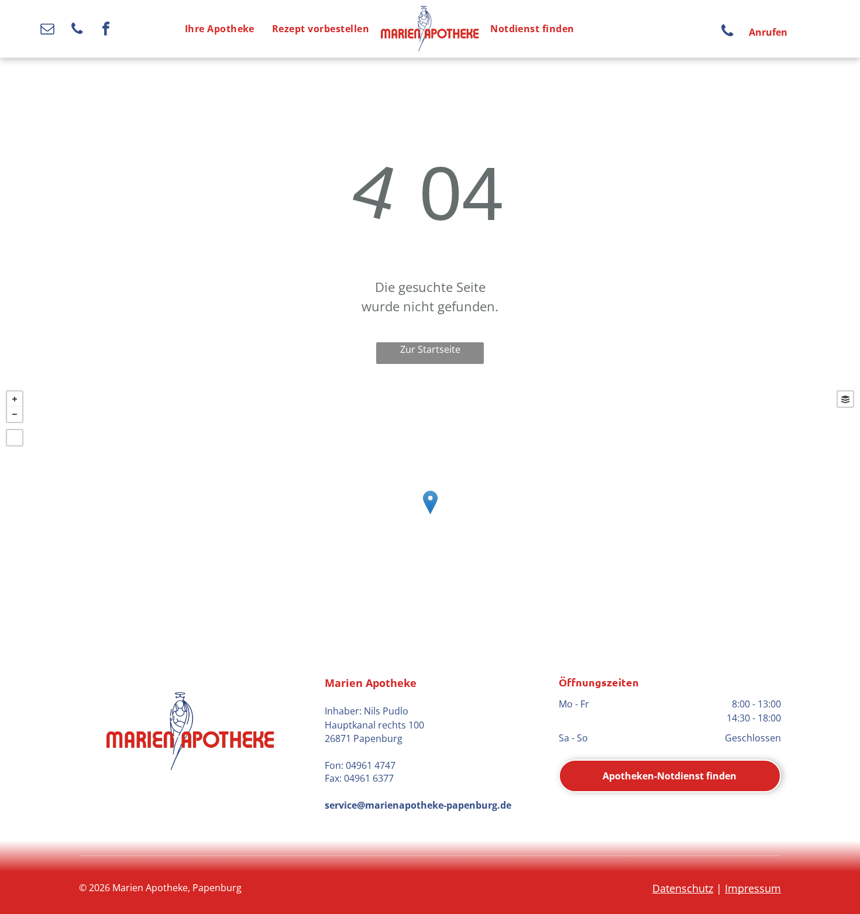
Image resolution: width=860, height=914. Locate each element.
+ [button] (14, 399)
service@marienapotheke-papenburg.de (418, 805)
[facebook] (106, 30)
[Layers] (845, 399)
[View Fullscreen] (14, 437)
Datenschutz (682, 888)
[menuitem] (219, 28)
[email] (48, 30)
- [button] (14, 414)
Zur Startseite (430, 349)
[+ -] (430, 514)
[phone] (77, 30)
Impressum (753, 888)
